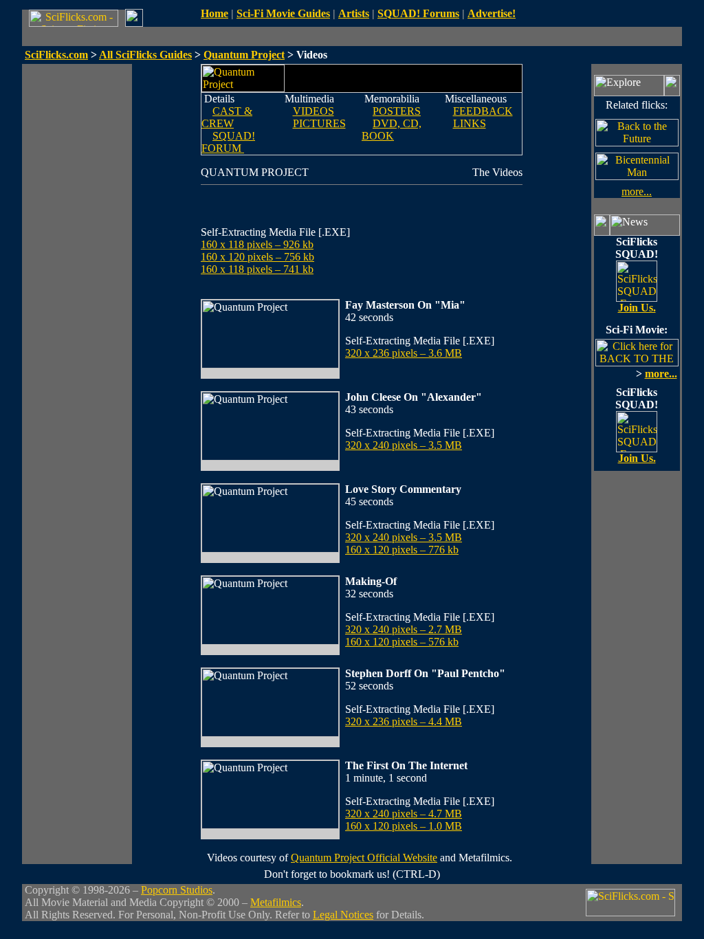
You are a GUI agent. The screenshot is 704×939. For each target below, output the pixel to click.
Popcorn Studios (176, 890)
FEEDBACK (483, 111)
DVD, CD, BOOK (391, 130)
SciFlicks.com (56, 54)
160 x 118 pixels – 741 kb (257, 269)
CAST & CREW (226, 117)
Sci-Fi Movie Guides (283, 13)
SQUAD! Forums (418, 13)
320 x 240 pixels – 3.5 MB (403, 445)
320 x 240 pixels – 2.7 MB (403, 629)
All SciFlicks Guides (145, 54)
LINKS (469, 123)
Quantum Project (244, 54)
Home (214, 13)
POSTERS (397, 111)
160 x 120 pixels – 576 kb (402, 642)
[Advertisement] (77, 270)
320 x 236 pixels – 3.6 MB (403, 353)
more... (637, 191)
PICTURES (319, 123)
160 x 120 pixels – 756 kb (257, 257)
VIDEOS (313, 111)
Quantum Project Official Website (364, 857)
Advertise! (492, 13)
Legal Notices (343, 914)
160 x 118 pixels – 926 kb (257, 244)
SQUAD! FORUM (228, 142)
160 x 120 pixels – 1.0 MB (403, 826)
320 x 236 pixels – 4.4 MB (403, 721)
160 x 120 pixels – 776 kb (402, 549)
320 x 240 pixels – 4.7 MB (403, 813)
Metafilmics (275, 902)
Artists (353, 13)
